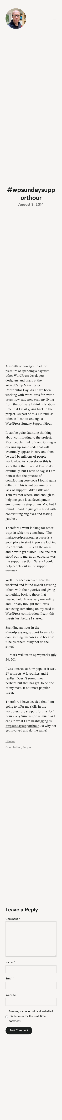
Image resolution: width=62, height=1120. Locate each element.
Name (10, 962)
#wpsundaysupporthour (22, 726)
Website (11, 995)
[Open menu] (54, 18)
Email (10, 978)
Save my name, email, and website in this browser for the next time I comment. (31, 1016)
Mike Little (35, 490)
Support (28, 747)
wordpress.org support (21, 711)
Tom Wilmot (14, 495)
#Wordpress (14, 632)
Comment (13, 919)
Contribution (13, 747)
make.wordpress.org (20, 537)
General (10, 741)
